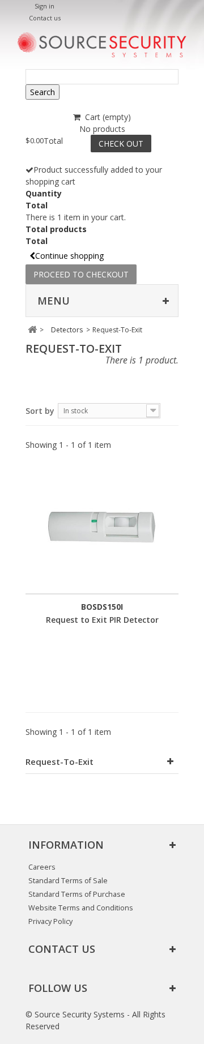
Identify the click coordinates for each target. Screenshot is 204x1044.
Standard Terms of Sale (68, 880)
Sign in (44, 6)
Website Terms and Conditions (80, 908)
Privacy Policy (50, 921)
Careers (42, 867)
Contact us (45, 18)
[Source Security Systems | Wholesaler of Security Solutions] (102, 45)
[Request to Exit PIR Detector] (102, 528)
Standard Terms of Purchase (76, 894)
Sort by (40, 410)
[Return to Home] (32, 330)
